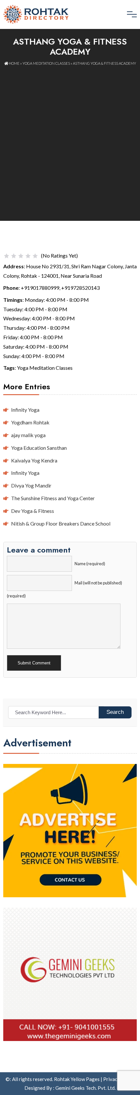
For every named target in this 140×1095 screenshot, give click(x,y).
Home (14, 63)
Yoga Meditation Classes (46, 63)
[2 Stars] (13, 256)
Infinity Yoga (25, 410)
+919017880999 (40, 288)
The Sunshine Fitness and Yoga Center (53, 498)
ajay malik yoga (28, 435)
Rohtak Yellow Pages (77, 1079)
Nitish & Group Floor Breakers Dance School (60, 523)
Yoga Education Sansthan (39, 448)
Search (115, 712)
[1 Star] (6, 256)
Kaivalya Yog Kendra (34, 460)
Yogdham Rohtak (30, 422)
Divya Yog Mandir (31, 485)
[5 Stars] (35, 256)
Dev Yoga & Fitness (32, 511)
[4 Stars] (28, 256)
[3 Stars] (21, 256)
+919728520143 (80, 288)
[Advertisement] (70, 140)
